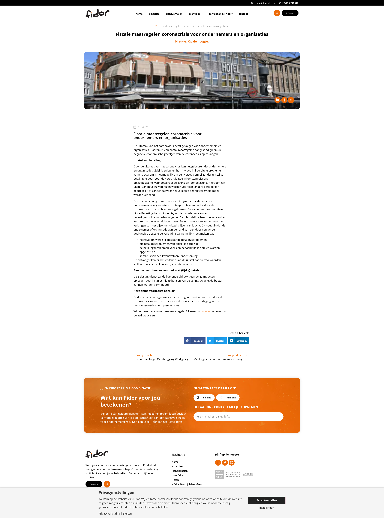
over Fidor (177, 475)
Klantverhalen (174, 13)
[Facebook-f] (284, 100)
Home (139, 13)
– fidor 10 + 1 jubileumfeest (187, 484)
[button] (195, 340)
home (175, 461)
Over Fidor (194, 13)
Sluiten (127, 513)
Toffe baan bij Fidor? (221, 13)
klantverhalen (180, 470)
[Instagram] (291, 100)
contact (206, 311)
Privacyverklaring (109, 513)
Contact (243, 13)
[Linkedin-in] (277, 100)
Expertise (153, 13)
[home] (156, 26)
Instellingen (266, 507)
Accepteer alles (266, 500)
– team (176, 480)
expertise (177, 466)
